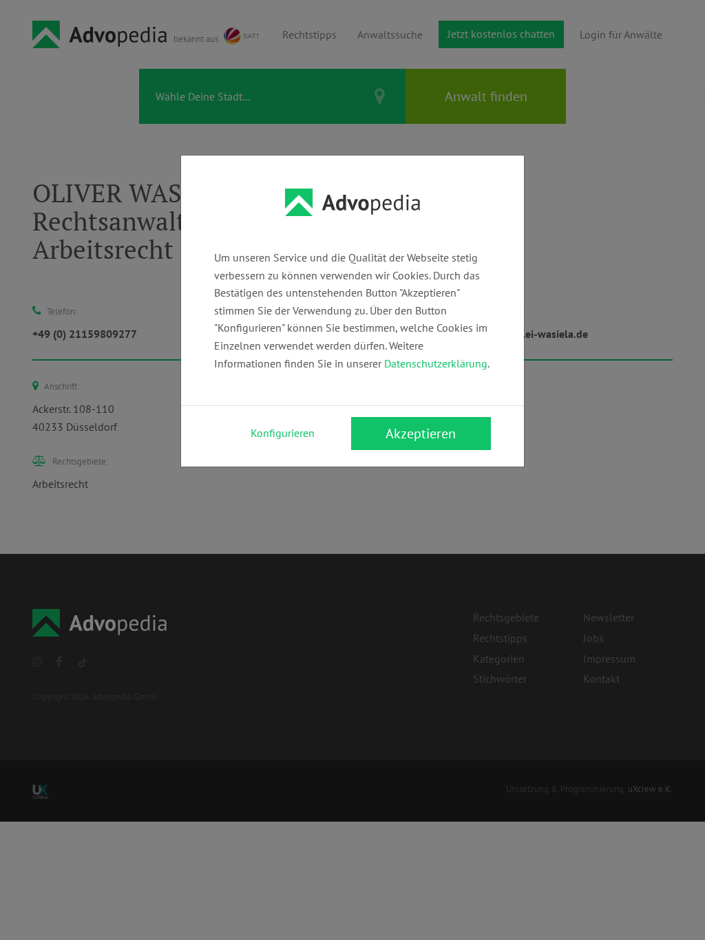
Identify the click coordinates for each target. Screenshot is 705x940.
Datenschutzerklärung (435, 363)
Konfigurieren (283, 433)
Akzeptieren (421, 433)
